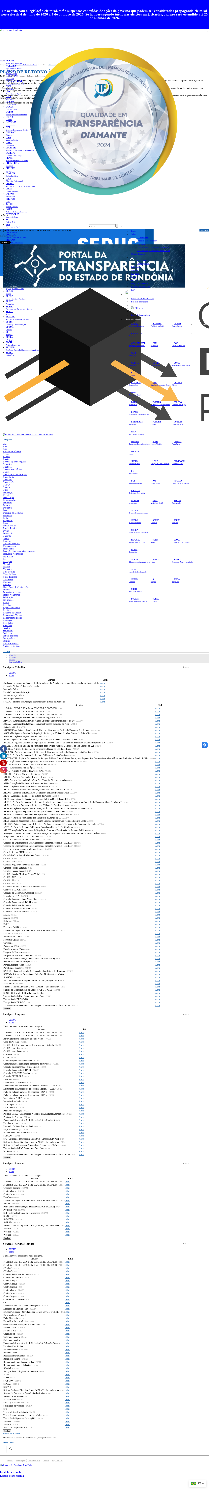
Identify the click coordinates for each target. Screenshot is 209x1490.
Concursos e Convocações (15, 474)
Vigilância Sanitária (11, 646)
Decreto (6, 495)
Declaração (8, 492)
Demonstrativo (9, 500)
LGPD (133, 277)
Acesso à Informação (153, 294)
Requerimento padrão (12, 618)
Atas (5, 446)
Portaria (6, 589)
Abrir (102, 683)
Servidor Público (15, 662)
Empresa (12, 657)
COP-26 (7, 484)
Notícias (134, 270)
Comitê (6, 472)
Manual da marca (138, 254)
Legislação (8, 556)
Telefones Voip (34, 1461)
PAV (133, 290)
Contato (134, 280)
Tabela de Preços (10, 636)
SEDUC (12, 673)
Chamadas (7, 467)
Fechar (7, 1009)
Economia (7, 515)
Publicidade (8, 600)
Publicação (8, 597)
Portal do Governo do (28, 220)
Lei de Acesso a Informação (142, 298)
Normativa (8, 569)
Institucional (8, 548)
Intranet (12, 660)
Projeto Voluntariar (11, 595)
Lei (4, 559)
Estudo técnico (9, 525)
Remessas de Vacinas (12, 615)
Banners (6, 456)
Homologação (9, 546)
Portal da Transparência (140, 315)
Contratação (8, 477)
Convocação (8, 482)
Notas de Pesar (9, 574)
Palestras (7, 584)
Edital (5, 518)
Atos (5, 449)
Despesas (7, 505)
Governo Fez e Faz (11, 543)
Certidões (7, 464)
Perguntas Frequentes (139, 283)
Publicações (136, 267)
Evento (6, 531)
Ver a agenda (142, 260)
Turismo (6, 641)
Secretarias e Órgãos (134, 319)
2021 (5, 444)
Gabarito (7, 536)
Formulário (8, 533)
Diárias (6, 510)
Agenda (134, 257)
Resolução (7, 620)
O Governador (142, 237)
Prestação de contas (11, 592)
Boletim (6, 459)
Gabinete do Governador (147, 241)
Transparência (9, 638)
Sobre (133, 234)
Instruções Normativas (13, 554)
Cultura (6, 487)
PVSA (6, 602)
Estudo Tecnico (10, 528)
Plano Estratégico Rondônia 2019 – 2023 (153, 247)
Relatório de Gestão (12, 612)
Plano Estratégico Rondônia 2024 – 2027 (153, 250)
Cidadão (12, 655)
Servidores (8, 630)
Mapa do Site (200, 324)
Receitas (7, 605)
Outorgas (7, 582)
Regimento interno (11, 607)
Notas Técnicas (10, 577)
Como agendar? (143, 264)
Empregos (135, 273)
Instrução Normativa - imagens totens (19, 551)
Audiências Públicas (12, 451)
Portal (128, 227)
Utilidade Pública (10, 643)
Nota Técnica (9, 572)
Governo (15, 227)
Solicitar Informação (139, 302)
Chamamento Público (12, 469)
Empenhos (8, 520)
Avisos (6, 454)
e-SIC (140, 308)
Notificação (8, 579)
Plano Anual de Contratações (16, 587)
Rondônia (7, 625)
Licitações (7, 561)
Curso (5, 490)
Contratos (7, 479)
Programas (141, 244)
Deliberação (8, 497)
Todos (11, 675)
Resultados (8, 623)
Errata (5, 523)
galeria (6, 538)
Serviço (6, 628)
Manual (6, 564)
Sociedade (7, 633)
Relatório (7, 610)
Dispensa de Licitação (13, 513)
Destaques (7, 508)
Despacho (7, 502)
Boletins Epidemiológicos (14, 461)
